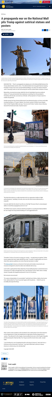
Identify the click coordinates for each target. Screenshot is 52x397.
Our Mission (21, 382)
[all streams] (50, 6)
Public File (32, 384)
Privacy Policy (43, 382)
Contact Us (32, 382)
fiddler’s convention (22, 370)
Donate (47, 2)
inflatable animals (25, 368)
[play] (3, 6)
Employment (21, 384)
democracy (11, 368)
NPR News (3, 14)
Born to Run (44, 370)
